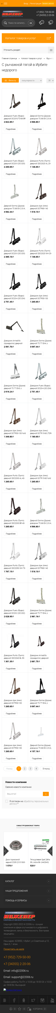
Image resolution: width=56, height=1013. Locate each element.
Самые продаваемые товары (28, 825)
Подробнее (11, 129)
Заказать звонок (48, 3)
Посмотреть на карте (14, 949)
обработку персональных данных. (29, 802)
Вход (26, 3)
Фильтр (12, 80)
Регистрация (35, 3)
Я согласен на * (29, 802)
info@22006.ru (20, 970)
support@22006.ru (22, 977)
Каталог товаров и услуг (20, 38)
